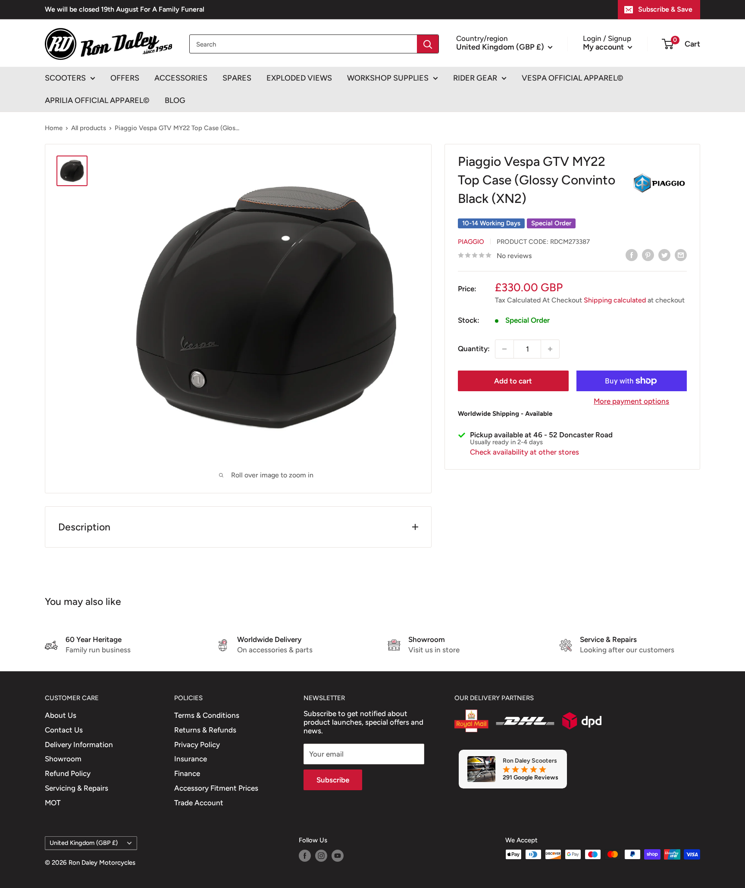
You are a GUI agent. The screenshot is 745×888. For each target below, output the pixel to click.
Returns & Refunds (205, 730)
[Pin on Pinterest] (648, 255)
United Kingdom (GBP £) (84, 843)
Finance (187, 773)
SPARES (236, 78)
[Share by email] (681, 255)
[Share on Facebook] (632, 255)
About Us (60, 715)
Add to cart (513, 381)
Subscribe (332, 780)
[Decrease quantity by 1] (504, 349)
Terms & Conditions (206, 715)
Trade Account (198, 802)
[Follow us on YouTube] (338, 855)
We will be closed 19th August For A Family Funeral (124, 9)
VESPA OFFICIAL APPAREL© (572, 78)
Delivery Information (79, 744)
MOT (53, 802)
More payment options (631, 401)
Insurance (190, 758)
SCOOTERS (65, 78)
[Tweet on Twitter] (664, 255)
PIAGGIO (471, 241)
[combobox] (303, 44)
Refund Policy (68, 773)
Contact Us (64, 730)
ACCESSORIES (180, 78)
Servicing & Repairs (76, 788)
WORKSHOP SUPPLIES (388, 78)
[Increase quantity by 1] (550, 349)
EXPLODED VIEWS (299, 78)
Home (54, 128)
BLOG (175, 100)
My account (604, 46)
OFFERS (124, 78)
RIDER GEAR (475, 78)
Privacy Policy (197, 744)
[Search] (427, 44)
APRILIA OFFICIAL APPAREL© (97, 100)
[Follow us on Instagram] (321, 855)
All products (88, 128)
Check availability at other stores (524, 452)
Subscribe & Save (665, 9)
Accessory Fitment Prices (216, 788)
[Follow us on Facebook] (305, 855)
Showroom (63, 758)
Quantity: (474, 348)
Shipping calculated (615, 300)
